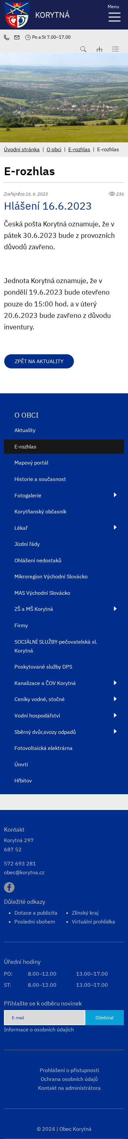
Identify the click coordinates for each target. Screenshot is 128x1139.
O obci (54, 149)
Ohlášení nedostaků (37, 560)
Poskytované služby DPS (43, 666)
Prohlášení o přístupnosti (69, 1070)
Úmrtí (21, 764)
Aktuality (24, 430)
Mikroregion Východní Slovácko (51, 576)
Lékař (21, 528)
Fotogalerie (27, 495)
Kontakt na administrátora (69, 1088)
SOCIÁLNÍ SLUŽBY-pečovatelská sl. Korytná (55, 646)
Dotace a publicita (35, 912)
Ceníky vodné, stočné (39, 699)
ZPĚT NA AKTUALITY (39, 361)
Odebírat (105, 1017)
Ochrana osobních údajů (69, 1079)
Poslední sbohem (34, 921)
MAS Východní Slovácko (42, 593)
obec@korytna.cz (24, 872)
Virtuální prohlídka (93, 921)
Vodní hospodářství (37, 715)
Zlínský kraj (85, 912)
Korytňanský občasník (40, 511)
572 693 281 (20, 863)
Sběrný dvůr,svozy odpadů (45, 732)
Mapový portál (31, 462)
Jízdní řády (27, 544)
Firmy (21, 625)
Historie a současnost (40, 479)
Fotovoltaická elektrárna (43, 748)
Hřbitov (23, 780)
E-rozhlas (79, 149)
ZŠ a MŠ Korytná (33, 609)
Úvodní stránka (22, 149)
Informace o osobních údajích (39, 1029)
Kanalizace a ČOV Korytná (45, 683)
